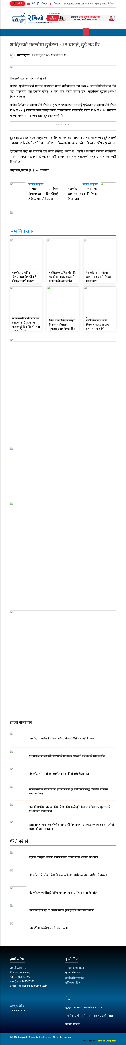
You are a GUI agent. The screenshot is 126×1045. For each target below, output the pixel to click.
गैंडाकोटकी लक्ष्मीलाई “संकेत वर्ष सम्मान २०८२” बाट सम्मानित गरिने (63, 893)
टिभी (33, 3)
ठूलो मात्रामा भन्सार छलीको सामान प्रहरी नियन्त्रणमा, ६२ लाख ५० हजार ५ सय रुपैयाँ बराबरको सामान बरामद (98, 324)
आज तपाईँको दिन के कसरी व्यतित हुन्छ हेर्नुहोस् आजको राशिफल (61, 910)
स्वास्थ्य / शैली (99, 1016)
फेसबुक (56, 3)
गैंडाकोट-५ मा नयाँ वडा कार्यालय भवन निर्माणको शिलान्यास (98, 277)
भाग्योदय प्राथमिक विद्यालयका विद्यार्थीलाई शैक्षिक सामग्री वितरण (24, 277)
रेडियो (19, 3)
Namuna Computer (106, 1041)
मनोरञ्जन (85, 1016)
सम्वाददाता (23, 55)
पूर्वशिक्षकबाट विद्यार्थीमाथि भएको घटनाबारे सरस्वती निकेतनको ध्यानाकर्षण (62, 277)
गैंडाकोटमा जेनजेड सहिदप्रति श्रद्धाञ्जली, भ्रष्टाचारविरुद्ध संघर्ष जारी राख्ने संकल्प (68, 875)
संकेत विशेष (90, 1007)
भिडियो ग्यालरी (72, 1024)
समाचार (78, 1007)
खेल (111, 1016)
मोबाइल (44, 3)
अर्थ (77, 1016)
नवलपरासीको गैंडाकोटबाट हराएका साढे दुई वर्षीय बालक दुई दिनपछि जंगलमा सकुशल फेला (26, 324)
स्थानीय (69, 1016)
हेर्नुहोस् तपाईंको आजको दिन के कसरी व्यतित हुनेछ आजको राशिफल (63, 857)
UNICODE (90, 37)
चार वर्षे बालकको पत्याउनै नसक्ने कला (48, 928)
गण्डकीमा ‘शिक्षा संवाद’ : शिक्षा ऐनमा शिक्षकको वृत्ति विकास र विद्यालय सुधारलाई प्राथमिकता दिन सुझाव (62, 324)
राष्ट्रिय (101, 1007)
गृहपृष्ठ (68, 1007)
